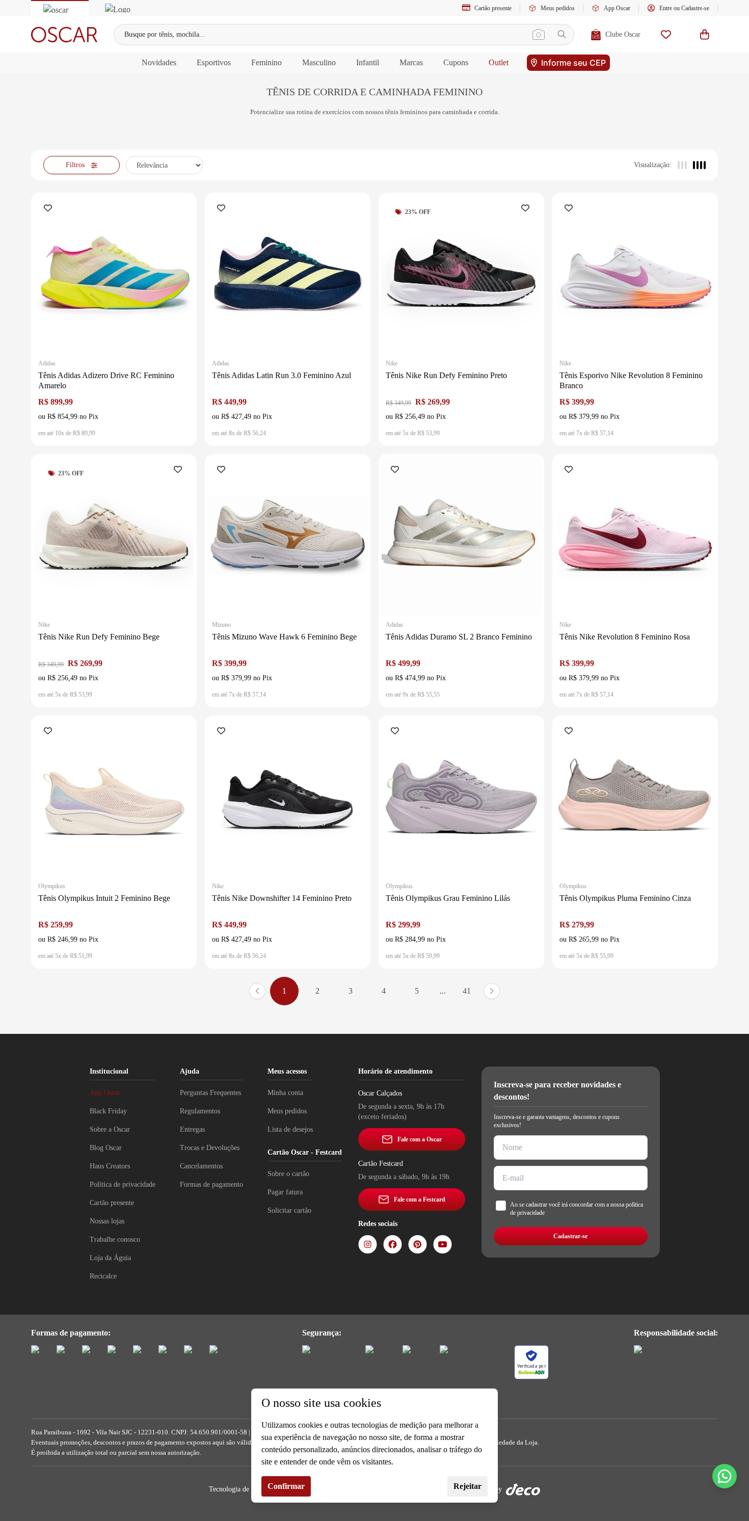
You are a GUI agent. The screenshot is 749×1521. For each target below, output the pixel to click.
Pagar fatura (285, 1192)
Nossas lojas (107, 1221)
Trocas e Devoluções (209, 1148)
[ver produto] (114, 275)
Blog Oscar (106, 1148)
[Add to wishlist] (50, 209)
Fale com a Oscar (419, 1139)
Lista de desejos (290, 1129)
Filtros (75, 165)
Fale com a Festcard (419, 1199)
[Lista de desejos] (666, 34)
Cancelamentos (201, 1166)
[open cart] (704, 34)
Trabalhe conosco (115, 1239)
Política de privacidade (122, 1184)
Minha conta (285, 1093)
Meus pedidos (558, 8)
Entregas (192, 1129)
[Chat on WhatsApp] (724, 1476)
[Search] (561, 34)
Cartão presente (493, 8)
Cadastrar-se (570, 1236)
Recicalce (103, 1276)
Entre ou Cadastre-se (684, 8)
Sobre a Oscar (110, 1129)
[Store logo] (64, 34)
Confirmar (286, 1486)
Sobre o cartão (288, 1174)
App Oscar (617, 8)
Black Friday (108, 1111)
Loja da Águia (110, 1258)
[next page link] (492, 991)
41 (467, 990)
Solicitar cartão (289, 1210)
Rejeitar (467, 1486)
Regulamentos (200, 1111)
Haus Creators (110, 1166)
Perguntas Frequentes (210, 1093)
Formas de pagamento (211, 1184)
